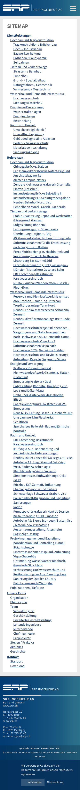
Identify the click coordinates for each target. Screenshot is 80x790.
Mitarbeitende (23, 629)
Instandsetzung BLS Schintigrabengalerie (41, 198)
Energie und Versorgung (26, 107)
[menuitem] (40, 35)
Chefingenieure (24, 633)
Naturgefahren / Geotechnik (32, 85)
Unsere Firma (16, 593)
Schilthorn (20, 422)
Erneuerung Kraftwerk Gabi (32, 381)
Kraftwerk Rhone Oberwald (32, 368)
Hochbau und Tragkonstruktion (32, 40)
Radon (17, 507)
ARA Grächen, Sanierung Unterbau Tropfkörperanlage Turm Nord (37, 303)
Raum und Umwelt (23, 125)
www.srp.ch (10, 706)
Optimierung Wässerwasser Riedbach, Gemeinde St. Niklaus (39, 563)
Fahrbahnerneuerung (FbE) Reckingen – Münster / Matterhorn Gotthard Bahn (40, 267)
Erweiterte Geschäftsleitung (32, 620)
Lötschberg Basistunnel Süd (32, 260)
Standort (16, 661)
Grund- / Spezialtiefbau (29, 80)
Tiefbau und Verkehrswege (28, 67)
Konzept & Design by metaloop (48, 752)
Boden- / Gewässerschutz (30, 143)
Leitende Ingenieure (27, 624)
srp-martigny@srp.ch (17, 736)
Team (14, 606)
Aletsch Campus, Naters (29, 180)
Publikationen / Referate (27, 588)
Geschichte (17, 651)
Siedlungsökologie (26, 152)
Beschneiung (22, 121)
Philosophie (18, 602)
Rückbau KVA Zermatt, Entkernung (37, 484)
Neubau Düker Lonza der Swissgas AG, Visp (43, 458)
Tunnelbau (20, 76)
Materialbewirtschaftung (30, 147)
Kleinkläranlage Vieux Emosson (34, 471)
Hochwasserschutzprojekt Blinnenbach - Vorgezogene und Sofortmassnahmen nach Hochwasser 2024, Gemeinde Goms (41, 332)
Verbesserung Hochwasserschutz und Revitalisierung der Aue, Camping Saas (39, 572)
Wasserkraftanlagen (27, 112)
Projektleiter (22, 638)
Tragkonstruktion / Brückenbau (35, 44)
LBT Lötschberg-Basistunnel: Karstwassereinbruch (33, 276)
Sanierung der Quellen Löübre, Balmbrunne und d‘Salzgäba (34, 581)
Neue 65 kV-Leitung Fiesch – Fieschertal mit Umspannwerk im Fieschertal (42, 415)
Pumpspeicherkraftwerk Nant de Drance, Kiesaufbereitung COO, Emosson (41, 513)
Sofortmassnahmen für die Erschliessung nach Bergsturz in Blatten (41, 245)
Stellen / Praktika (22, 642)
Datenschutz (10, 752)
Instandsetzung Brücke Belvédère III (37, 193)
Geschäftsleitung (25, 615)
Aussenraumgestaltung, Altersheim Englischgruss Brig (37, 531)
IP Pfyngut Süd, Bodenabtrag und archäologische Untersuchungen (36, 451)
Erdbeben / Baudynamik (30, 58)
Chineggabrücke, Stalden (30, 166)
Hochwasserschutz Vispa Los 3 (34, 341)
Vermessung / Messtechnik (31, 89)
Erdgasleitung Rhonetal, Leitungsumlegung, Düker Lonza (35, 227)
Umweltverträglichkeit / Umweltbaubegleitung (29, 131)
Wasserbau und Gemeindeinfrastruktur (37, 94)
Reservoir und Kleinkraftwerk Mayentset (41, 296)
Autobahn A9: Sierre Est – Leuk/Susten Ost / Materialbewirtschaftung (42, 522)
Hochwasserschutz (26, 98)
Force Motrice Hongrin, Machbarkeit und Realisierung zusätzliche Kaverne (41, 253)
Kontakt (13, 657)
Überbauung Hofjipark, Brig (32, 234)
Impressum (24, 752)
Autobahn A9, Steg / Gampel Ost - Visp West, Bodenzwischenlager (39, 464)
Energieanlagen (24, 116)
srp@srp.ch (10, 721)
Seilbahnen (21, 62)
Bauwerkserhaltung (27, 53)
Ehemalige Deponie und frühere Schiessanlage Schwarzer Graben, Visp (39, 491)
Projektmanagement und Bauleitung (35, 538)
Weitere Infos (55, 782)
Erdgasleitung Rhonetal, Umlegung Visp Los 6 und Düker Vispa (40, 388)
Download (17, 666)
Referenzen (15, 157)
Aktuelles (16, 647)
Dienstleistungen (19, 35)
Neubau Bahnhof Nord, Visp (32, 202)
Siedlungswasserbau (27, 103)
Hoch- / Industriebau (27, 49)
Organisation (19, 598)
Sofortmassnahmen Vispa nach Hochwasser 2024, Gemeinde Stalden (38, 348)
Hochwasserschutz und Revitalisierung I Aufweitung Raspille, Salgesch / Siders (40, 357)
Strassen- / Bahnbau (27, 71)
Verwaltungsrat (23, 611)
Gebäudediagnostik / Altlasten (34, 138)
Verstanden (35, 782)
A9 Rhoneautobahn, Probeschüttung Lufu (42, 238)
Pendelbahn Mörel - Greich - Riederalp (39, 207)
